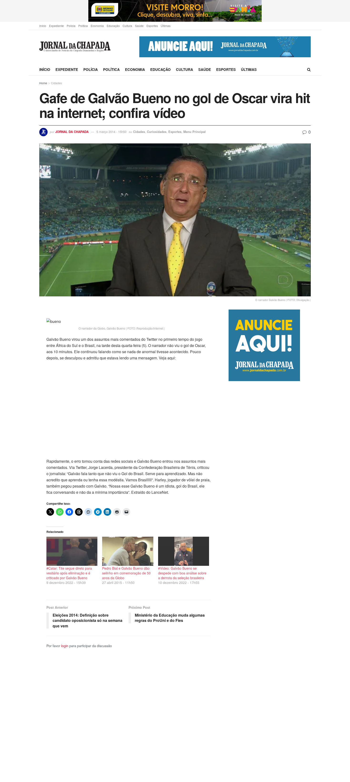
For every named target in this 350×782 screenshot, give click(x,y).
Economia (97, 26)
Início (42, 26)
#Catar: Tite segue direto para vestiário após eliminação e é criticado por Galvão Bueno (69, 573)
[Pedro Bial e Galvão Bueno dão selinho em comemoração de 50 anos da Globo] (127, 551)
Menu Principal (194, 131)
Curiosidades (156, 131)
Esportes (152, 26)
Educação (113, 26)
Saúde (139, 26)
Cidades (56, 83)
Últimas (165, 26)
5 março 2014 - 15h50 (111, 131)
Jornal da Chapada (72, 131)
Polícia (71, 26)
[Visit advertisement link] (175, 11)
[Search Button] (309, 69)
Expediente (56, 26)
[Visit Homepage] (74, 47)
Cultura (127, 26)
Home (43, 83)
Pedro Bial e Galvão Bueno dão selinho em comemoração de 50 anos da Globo (126, 573)
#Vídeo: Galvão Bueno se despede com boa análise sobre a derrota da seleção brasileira (182, 573)
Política (83, 26)
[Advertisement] (270, 581)
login (64, 645)
